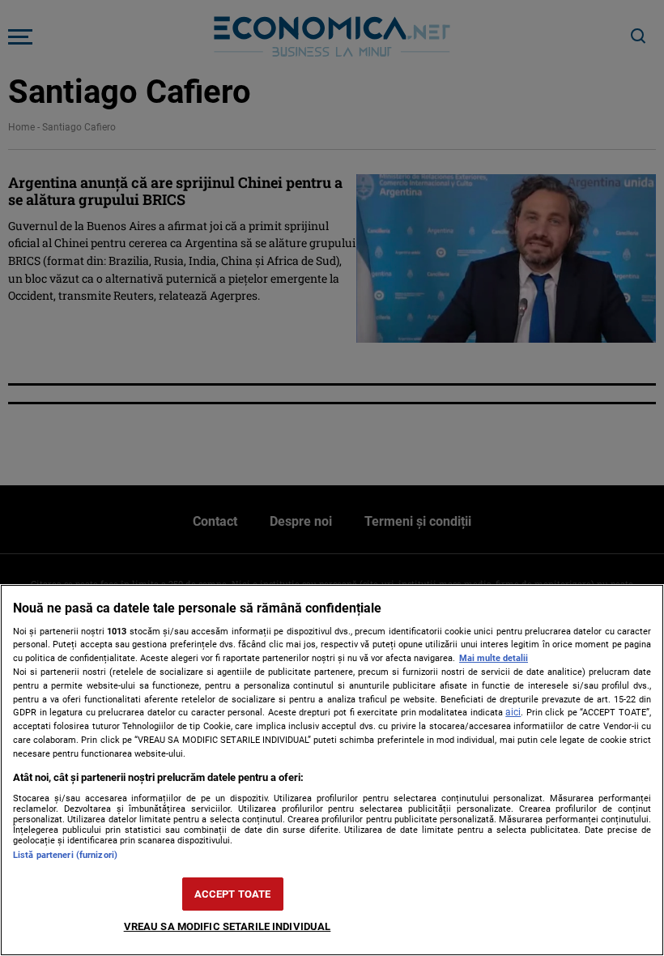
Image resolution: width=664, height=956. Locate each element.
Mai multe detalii (493, 658)
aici (513, 712)
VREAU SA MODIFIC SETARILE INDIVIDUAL (227, 926)
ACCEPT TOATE (232, 894)
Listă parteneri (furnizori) (65, 855)
